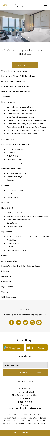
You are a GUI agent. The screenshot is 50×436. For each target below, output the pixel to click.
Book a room (21, 432)
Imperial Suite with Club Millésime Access (22, 134)
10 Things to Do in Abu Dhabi (17, 213)
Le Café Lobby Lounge (15, 163)
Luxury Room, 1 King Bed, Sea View (19, 114)
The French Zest (25, 391)
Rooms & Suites (8, 102)
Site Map (5, 271)
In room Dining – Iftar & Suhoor (15, 86)
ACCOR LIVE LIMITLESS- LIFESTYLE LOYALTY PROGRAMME (28, 237)
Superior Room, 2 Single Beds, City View (21, 110)
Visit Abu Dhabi (25, 381)
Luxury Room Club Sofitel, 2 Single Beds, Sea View (25, 124)
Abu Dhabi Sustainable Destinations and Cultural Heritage (28, 216)
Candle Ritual (12, 240)
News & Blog (7, 208)
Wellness (5, 185)
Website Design (24, 423)
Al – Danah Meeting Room (16, 173)
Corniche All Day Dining (15, 149)
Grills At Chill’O (12, 156)
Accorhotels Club (9, 261)
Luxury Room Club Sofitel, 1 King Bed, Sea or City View (26, 120)
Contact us (6, 281)
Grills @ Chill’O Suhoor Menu (14, 81)
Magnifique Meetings (14, 177)
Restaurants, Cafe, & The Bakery (15, 144)
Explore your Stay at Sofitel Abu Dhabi (18, 76)
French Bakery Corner (15, 159)
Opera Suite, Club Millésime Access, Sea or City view (26, 130)
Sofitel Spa (11, 194)
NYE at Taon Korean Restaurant (15, 91)
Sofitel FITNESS (12, 197)
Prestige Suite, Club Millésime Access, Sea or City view (26, 127)
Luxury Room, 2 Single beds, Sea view (20, 117)
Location (5, 202)
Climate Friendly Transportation (18, 220)
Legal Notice (7, 286)
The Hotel (5, 96)
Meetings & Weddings (11, 168)
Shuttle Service (12, 223)
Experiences (6, 232)
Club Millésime (12, 247)
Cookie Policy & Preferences (14, 71)
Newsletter (6, 276)
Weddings (10, 180)
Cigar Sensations (13, 243)
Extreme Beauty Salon (15, 190)
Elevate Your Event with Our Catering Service (21, 266)
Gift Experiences (8, 297)
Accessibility (41, 423)
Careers (4, 292)
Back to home (21, 65)
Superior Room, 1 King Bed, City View (20, 107)
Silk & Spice (11, 153)
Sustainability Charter (14, 226)
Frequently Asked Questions (17, 250)
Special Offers (7, 139)
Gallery (4, 255)
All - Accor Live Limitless (25, 395)
